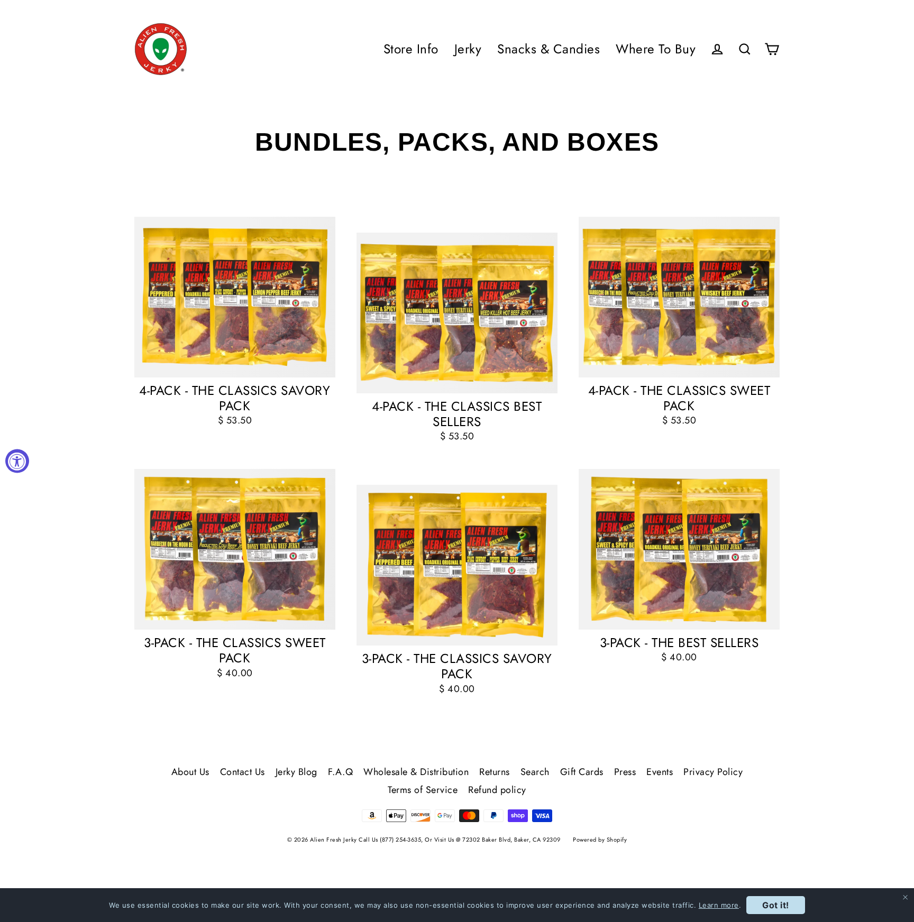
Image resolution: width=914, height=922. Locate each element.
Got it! (775, 905)
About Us (190, 772)
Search (535, 772)
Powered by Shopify (600, 839)
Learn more (719, 905)
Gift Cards (582, 772)
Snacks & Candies (548, 49)
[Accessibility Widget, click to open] (17, 461)
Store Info (410, 49)
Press (625, 772)
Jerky (468, 49)
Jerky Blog (296, 772)
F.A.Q (340, 772)
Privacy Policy (713, 772)
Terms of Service (423, 790)
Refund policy (497, 790)
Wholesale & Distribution (416, 772)
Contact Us (242, 772)
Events (659, 772)
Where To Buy (656, 49)
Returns (494, 772)
